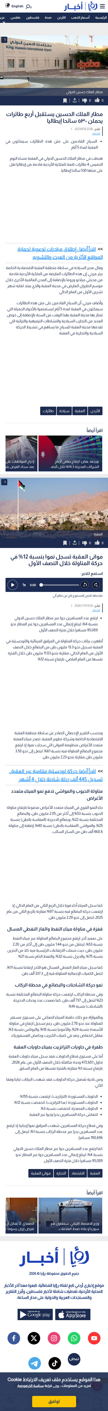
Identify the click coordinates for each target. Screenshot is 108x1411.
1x (24, 585)
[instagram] (54, 1338)
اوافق (54, 1401)
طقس (15, 17)
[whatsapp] (74, 1338)
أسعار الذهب (80, 17)
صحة (48, 17)
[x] (34, 1338)
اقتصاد (96, 133)
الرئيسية (101, 17)
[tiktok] (54, 1363)
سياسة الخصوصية (30, 1386)
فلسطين (32, 17)
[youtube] (94, 1338)
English (17, 6)
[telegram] (34, 1363)
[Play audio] (12, 585)
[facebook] (14, 1338)
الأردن (61, 17)
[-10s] (84, 585)
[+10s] (96, 585)
